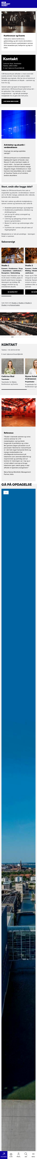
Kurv (11, 1156)
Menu (33, 1156)
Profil (18, 1156)
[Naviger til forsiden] (6, 4)
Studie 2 (21, 303)
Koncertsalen (15, 305)
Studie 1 (15, 303)
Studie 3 (28, 303)
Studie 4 (4, 305)
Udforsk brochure (10, 101)
